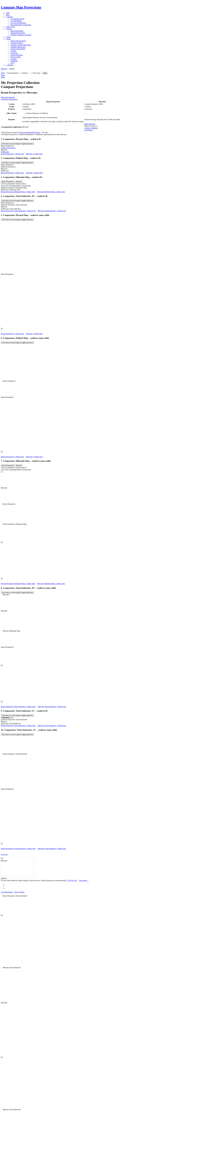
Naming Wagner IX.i (18, 47)
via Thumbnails (16, 21)
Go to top (4, 854)
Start (7, 13)
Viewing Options (16, 43)
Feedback (14, 61)
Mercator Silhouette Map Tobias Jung (51, 192)
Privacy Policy (15, 57)
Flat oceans (36, 73)
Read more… (84, 880)
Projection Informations (9, 99)
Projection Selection (8, 97)
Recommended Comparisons (20, 25)
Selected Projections (17, 33)
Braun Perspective (8, 181)
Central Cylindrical (91, 128)
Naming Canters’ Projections (20, 45)
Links (7, 37)
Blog (7, 15)
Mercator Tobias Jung (34, 154)
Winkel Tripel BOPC (18, 49)
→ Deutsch (9, 65)
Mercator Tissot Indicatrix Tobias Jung (51, 211)
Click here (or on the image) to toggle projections (17, 144)
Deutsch (4, 69)
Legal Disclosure (16, 55)
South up (25, 73)
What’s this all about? (18, 41)
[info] (3, 73)
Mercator (19, 181)
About (8, 39)
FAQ (12, 63)
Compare (9, 17)
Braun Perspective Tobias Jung (12, 154)
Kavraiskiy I (88, 130)
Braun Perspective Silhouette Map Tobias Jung (18, 192)
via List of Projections (18, 23)
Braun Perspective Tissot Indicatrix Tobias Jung (18, 211)
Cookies (13, 59)
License (13, 51)
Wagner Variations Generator (20, 35)
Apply (45, 73)
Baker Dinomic (89, 124)
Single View (10, 27)
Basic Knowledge (16, 31)
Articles (8, 29)
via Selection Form (17, 19)
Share (3, 75)
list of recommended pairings (30, 132)
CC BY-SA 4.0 (71, 880)
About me (14, 53)
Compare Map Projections (21, 7)
